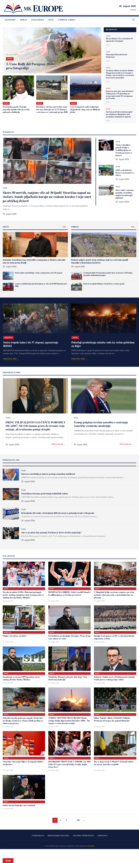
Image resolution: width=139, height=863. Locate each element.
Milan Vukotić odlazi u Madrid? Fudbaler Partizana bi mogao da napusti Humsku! (112, 719)
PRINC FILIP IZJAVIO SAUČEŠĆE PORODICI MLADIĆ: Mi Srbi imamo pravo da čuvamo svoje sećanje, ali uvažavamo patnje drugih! (35, 425)
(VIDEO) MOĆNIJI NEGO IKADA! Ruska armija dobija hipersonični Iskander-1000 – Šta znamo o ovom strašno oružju (69, 720)
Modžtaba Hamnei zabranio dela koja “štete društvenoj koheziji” (68, 678)
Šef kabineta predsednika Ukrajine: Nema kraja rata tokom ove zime (69, 637)
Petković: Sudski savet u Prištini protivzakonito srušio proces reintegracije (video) (114, 678)
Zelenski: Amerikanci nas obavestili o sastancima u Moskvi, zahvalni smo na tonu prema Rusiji (34, 261)
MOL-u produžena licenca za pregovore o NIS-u (125, 173)
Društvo (8, 337)
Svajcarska (37, 20)
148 (78, 820)
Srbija (23, 20)
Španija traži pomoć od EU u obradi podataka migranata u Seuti (114, 637)
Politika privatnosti (83, 836)
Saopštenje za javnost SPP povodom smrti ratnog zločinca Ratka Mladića (21, 678)
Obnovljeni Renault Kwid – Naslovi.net (117, 55)
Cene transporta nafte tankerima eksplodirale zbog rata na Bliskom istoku (85, 109)
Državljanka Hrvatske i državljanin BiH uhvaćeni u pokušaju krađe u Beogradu (57, 512)
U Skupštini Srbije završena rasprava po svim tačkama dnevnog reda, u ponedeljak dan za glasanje (114, 595)
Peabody (91, 846)
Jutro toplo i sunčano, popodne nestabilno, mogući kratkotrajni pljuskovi (125, 194)
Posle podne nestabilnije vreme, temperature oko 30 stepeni (38, 272)
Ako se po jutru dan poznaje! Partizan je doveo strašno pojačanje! (51, 532)
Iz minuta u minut (67, 20)
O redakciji (38, 836)
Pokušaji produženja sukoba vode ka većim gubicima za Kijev (103, 344)
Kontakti (102, 836)
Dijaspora (10, 20)
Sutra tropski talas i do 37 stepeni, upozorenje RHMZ (30, 344)
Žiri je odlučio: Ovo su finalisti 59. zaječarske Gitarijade (119, 39)
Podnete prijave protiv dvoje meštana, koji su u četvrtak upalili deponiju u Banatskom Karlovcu (99, 261)
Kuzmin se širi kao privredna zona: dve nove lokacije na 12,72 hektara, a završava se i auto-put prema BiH (52, 109)
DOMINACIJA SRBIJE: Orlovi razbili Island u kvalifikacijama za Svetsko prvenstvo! (69, 593)
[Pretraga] (133, 20)
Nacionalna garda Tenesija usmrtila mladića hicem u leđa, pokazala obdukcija (16, 109)
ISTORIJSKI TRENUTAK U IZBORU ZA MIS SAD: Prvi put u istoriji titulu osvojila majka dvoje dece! (69, 764)
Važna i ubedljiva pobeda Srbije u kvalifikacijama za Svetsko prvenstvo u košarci (124, 150)
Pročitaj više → (11, 359)
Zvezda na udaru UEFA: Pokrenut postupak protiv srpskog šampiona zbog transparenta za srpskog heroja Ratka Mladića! (23, 595)
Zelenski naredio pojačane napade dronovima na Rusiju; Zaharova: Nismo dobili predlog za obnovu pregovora (23, 720)
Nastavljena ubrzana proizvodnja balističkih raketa (44, 493)
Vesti (51, 20)
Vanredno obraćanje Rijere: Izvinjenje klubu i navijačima (23, 763)
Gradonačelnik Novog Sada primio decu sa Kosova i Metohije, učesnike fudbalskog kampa (108, 274)
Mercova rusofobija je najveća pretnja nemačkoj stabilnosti (48, 473)
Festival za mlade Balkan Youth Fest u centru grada (103, 283)
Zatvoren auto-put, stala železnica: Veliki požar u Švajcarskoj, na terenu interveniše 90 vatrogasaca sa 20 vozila (120, 95)
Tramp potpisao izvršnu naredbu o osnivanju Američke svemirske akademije (101, 424)
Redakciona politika (58, 836)
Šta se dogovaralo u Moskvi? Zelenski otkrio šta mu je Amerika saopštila (113, 763)
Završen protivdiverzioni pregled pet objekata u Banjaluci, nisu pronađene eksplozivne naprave (119, 114)
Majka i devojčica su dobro (15, 635)
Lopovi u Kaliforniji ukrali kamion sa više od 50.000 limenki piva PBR (41, 285)
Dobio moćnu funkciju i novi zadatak (19, 805)
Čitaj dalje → (58, 444)
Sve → (65, 227)
